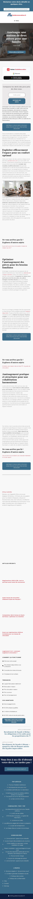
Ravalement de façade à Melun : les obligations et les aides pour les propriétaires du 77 (17, 734)
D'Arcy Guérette (7, 492)
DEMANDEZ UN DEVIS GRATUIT (16, 769)
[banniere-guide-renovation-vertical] (16, 255)
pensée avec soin (12, 160)
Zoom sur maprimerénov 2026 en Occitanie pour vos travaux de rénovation (12, 634)
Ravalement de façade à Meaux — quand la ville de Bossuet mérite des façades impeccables (16, 746)
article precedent (24, 729)
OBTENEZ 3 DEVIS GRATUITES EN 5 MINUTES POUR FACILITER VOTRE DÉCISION (16, 127)
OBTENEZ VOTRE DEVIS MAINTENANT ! (16, 9)
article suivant (7, 742)
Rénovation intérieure (16, 52)
